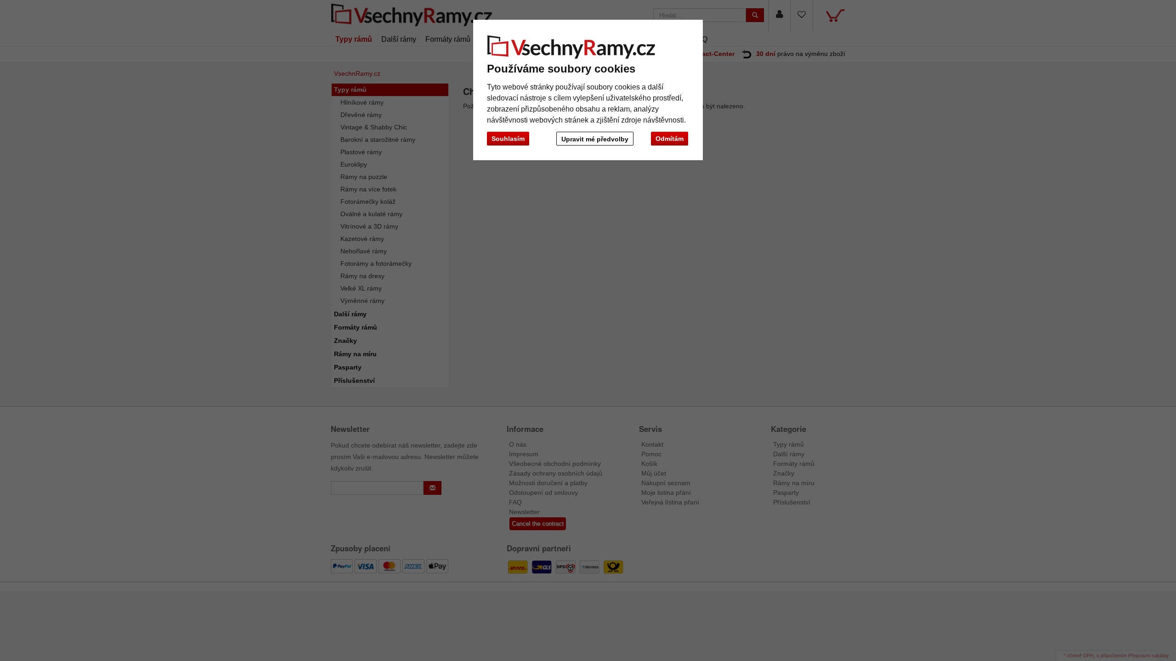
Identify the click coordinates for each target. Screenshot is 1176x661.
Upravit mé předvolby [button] (594, 139)
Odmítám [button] (670, 138)
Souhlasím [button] (508, 138)
